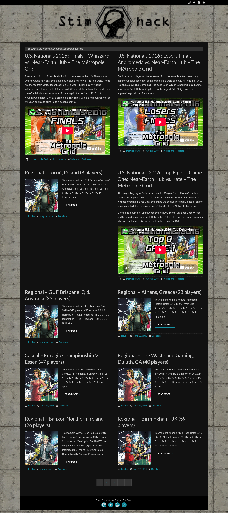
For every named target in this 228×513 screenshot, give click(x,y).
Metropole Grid (40, 159)
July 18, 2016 (46, 216)
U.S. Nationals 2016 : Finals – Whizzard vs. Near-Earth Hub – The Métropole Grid (67, 62)
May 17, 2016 (140, 468)
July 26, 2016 (59, 159)
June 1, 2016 (46, 469)
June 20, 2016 (140, 335)
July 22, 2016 (152, 150)
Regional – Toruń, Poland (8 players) (64, 173)
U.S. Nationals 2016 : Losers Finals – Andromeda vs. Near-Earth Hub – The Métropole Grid (159, 62)
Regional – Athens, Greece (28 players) (160, 292)
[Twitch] (189, 2)
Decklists (62, 216)
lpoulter (31, 216)
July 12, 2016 (152, 278)
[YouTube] (199, 2)
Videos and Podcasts (80, 159)
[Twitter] (194, 2)
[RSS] (204, 2)
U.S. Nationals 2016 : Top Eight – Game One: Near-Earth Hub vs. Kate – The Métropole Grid (160, 179)
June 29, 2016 (47, 342)
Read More (71, 205)
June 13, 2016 (47, 405)
